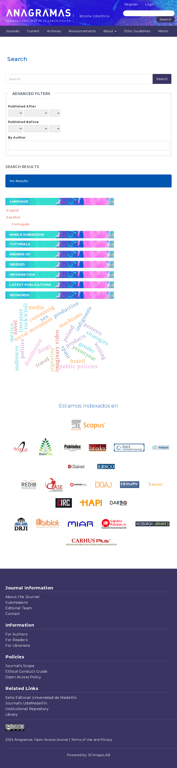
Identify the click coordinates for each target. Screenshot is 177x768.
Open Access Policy (23, 677)
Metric (163, 31)
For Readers (16, 640)
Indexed (17, 264)
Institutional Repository (27, 709)
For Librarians (17, 645)
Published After (22, 106)
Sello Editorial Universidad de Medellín (41, 698)
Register (131, 4)
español (13, 217)
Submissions (16, 602)
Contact (12, 614)
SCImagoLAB (99, 755)
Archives (54, 31)
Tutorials (20, 244)
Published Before (23, 122)
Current (33, 31)
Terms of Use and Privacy (91, 740)
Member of (20, 254)
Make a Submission (27, 235)
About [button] (108, 31)
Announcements (82, 31)
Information (22, 275)
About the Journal (22, 597)
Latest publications (30, 285)
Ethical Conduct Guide (26, 671)
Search (165, 19)
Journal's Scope (19, 666)
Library (11, 714)
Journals (12, 31)
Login (149, 4)
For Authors (16, 634)
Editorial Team (18, 608)
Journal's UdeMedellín (26, 703)
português (21, 224)
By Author (17, 137)
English (12, 210)
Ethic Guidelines (137, 31)
